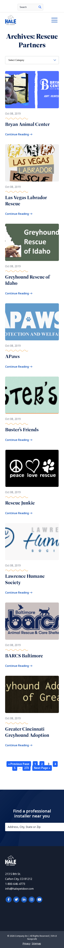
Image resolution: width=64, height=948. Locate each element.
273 (26, 768)
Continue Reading (17, 134)
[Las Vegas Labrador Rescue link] (32, 163)
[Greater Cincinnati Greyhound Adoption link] (32, 694)
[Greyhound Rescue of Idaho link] (32, 242)
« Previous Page (18, 764)
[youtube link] (39, 900)
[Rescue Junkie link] (32, 468)
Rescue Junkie (20, 503)
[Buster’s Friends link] (32, 395)
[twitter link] (16, 900)
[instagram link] (32, 900)
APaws (12, 356)
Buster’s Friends (22, 430)
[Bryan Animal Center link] (32, 89)
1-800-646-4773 (15, 884)
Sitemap (36, 943)
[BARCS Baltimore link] (32, 621)
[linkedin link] (24, 900)
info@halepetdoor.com (19, 889)
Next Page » (42, 768)
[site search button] (40, 7)
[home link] (10, 865)
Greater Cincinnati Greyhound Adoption (27, 732)
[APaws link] (32, 322)
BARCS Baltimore (24, 656)
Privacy (26, 943)
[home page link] (24, 20)
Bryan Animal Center (27, 124)
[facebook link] (9, 900)
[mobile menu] (54, 20)
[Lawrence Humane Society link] (32, 541)
